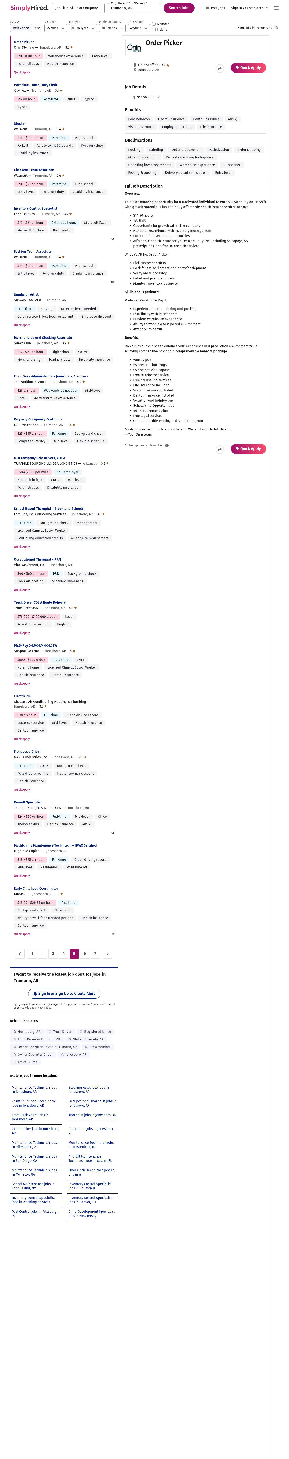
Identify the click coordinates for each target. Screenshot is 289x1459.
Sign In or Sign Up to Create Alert (66, 993)
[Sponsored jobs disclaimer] (276, 27)
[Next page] (107, 954)
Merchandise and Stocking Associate (43, 338)
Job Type (74, 22)
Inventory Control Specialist (35, 208)
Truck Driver (62, 1032)
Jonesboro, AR (76, 1055)
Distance (50, 22)
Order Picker (24, 42)
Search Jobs (179, 8)
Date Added (135, 22)
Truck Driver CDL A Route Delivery (40, 602)
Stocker (20, 124)
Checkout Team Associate (34, 170)
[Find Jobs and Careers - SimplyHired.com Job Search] (29, 8)
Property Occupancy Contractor (38, 419)
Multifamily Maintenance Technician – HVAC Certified (55, 845)
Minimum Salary (110, 22)
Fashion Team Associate (33, 251)
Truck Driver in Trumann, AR (39, 1039)
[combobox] (78, 8)
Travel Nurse (27, 1062)
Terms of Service (90, 1004)
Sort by (15, 22)
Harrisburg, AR (29, 1032)
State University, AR (88, 1039)
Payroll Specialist (28, 802)
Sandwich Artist (26, 295)
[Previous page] (20, 954)
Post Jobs (218, 8)
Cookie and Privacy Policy (36, 1007)
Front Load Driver (27, 752)
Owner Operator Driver (35, 1055)
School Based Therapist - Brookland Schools (49, 509)
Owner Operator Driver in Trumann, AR (47, 1047)
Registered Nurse (97, 1032)
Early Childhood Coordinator (36, 888)
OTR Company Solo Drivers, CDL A (39, 458)
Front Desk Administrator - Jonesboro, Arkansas (51, 376)
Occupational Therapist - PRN (37, 559)
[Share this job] (220, 68)
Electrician (22, 696)
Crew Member (99, 1047)
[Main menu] (276, 8)
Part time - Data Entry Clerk (35, 85)
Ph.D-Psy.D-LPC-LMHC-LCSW (35, 645)
